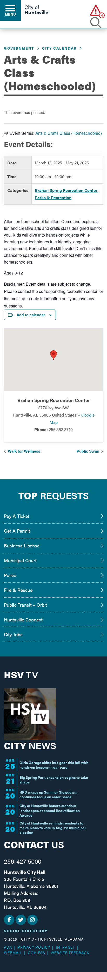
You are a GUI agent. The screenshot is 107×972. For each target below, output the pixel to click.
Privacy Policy (34, 947)
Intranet (65, 947)
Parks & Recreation (53, 197)
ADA (8, 947)
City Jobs (13, 634)
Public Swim (88, 451)
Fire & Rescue (18, 590)
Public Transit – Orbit (25, 604)
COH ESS (36, 952)
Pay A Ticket (16, 516)
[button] (96, 10)
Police (10, 575)
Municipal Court (20, 560)
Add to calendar (31, 314)
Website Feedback (70, 952)
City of (36, 10)
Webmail (13, 952)
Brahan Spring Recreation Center (66, 190)
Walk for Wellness (23, 451)
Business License (21, 545)
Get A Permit (17, 530)
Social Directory (26, 930)
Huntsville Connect (23, 619)
